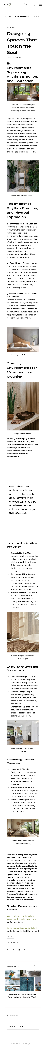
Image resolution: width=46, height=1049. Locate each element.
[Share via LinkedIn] (19, 950)
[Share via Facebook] (8, 950)
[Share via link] (24, 950)
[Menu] (40, 4)
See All (36, 966)
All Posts (8, 16)
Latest (10, 936)
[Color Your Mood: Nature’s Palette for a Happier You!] (23, 980)
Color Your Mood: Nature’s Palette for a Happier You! (21, 995)
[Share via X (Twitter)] (13, 950)
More (35, 16)
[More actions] (38, 28)
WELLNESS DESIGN (22, 16)
